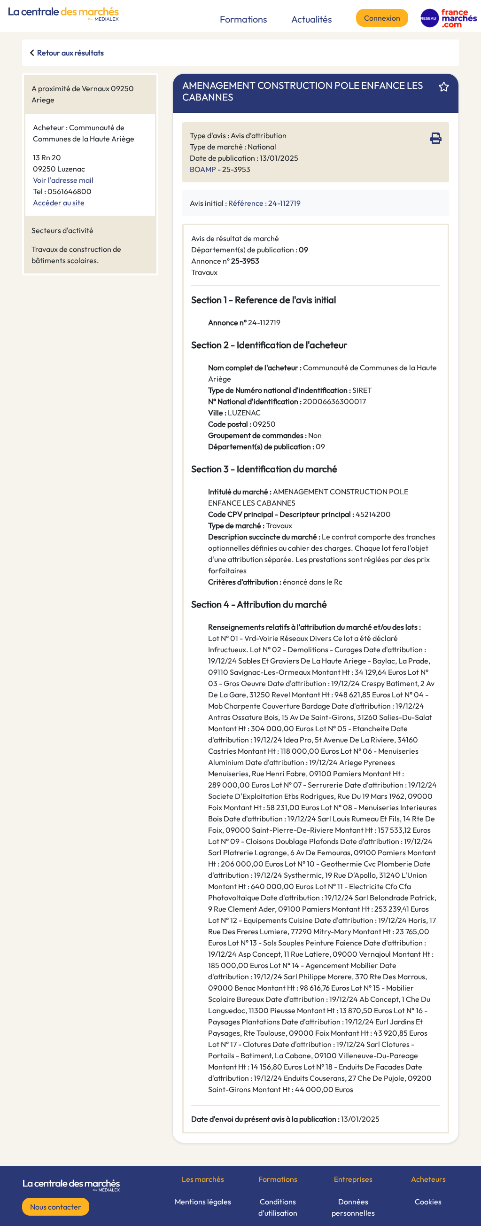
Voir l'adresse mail (63, 180)
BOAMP (203, 169)
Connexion (382, 18)
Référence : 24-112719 (264, 203)
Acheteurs (428, 1179)
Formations (243, 19)
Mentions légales (203, 1201)
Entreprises (353, 1179)
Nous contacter (55, 1206)
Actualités (311, 19)
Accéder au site (59, 202)
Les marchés (203, 1179)
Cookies (428, 1201)
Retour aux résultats (70, 52)
